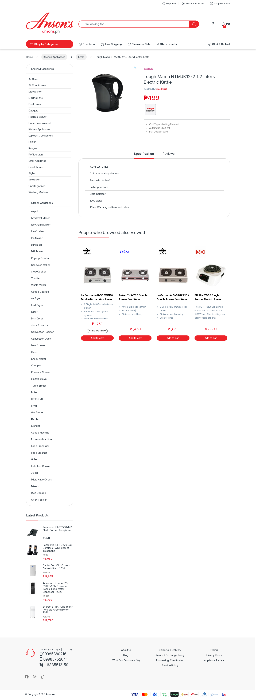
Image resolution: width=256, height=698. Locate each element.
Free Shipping (111, 44)
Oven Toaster (39, 499)
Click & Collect (219, 44)
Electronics (35, 104)
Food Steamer (39, 452)
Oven (34, 352)
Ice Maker (36, 237)
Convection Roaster (42, 331)
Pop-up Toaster (40, 258)
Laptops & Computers (41, 135)
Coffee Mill (37, 399)
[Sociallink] (27, 677)
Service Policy (170, 665)
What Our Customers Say (126, 660)
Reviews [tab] (168, 153)
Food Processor (40, 445)
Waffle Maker (38, 284)
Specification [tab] (144, 153)
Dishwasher (35, 91)
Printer (32, 141)
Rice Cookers (38, 492)
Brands (85, 44)
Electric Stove (39, 378)
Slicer (34, 311)
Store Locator (166, 44)
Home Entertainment (40, 123)
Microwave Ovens (41, 479)
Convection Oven (41, 338)
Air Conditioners (37, 85)
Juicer (34, 472)
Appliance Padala (214, 660)
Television (34, 179)
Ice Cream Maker (41, 224)
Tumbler (35, 278)
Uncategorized (37, 185)
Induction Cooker (41, 466)
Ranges (33, 148)
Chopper (36, 365)
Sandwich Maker (40, 264)
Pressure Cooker (41, 372)
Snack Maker (38, 358)
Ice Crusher (37, 231)
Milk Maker (37, 251)
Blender (35, 425)
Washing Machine (38, 192)
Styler (32, 173)
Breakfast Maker (40, 217)
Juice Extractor (39, 325)
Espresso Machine (41, 439)
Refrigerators (36, 154)
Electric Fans (36, 97)
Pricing (214, 649)
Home (29, 56)
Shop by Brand (220, 3)
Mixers (35, 486)
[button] (135, 68)
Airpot (34, 211)
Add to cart (97, 337)
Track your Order (192, 3)
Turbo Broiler (38, 385)
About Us (126, 649)
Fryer (34, 405)
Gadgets (33, 110)
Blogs (126, 655)
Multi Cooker (38, 345)
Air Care (33, 79)
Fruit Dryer (37, 305)
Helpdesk (169, 3)
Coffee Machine (40, 432)
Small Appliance (37, 160)
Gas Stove (37, 412)
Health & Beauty (37, 116)
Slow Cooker (38, 271)
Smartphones (36, 167)
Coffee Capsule (40, 291)
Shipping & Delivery (170, 649)
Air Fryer (36, 298)
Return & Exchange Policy (170, 655)
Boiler (34, 392)
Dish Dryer (37, 318)
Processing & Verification (170, 660)
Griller (34, 459)
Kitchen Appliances (54, 56)
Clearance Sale (138, 44)
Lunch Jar (36, 244)
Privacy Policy (214, 655)
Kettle (81, 56)
